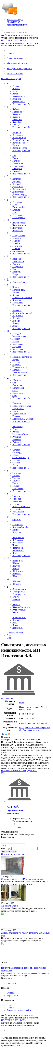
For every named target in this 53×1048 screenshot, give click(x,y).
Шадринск (17, 560)
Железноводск (19, 222)
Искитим (16, 271)
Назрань (16, 362)
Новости (11, 53)
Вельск (15, 145)
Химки (15, 530)
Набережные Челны (22, 357)
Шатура (16, 566)
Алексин (16, 99)
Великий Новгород (21, 140)
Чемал (15, 545)
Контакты (11, 983)
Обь (14, 382)
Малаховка (17, 344)
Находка (16, 370)
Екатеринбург (19, 207)
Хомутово (17, 532)
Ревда (15, 429)
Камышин (17, 300)
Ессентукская (18, 217)
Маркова (16, 346)
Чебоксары (17, 540)
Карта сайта (12, 995)
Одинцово (17, 385)
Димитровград (19, 194)
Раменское (17, 426)
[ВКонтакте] (3, 734)
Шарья (15, 563)
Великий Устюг (20, 142)
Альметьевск (18, 101)
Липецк (16, 321)
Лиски (15, 323)
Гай (14, 155)
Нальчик (16, 364)
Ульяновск (17, 501)
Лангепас (16, 310)
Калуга (15, 295)
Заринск (16, 248)
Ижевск (16, 264)
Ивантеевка (18, 261)
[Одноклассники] (9, 734)
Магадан (16, 333)
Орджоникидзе (19, 393)
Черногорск (18, 550)
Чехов (15, 553)
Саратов (16, 462)
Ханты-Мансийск (21, 527)
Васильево (17, 135)
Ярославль (17, 628)
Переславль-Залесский (23, 419)
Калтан (15, 292)
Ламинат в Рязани (9, 906)
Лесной (16, 318)
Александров (18, 96)
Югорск (16, 604)
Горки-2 (16, 171)
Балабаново (18, 112)
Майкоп (16, 339)
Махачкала (17, 349)
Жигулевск (17, 228)
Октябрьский (18, 388)
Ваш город (6, 848)
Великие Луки (19, 137)
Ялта (14, 622)
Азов (14, 91)
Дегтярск (16, 179)
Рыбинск (16, 442)
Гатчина (16, 161)
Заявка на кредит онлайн (19, 1010)
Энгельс (16, 599)
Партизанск (18, 408)
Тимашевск (17, 488)
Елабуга (16, 210)
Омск (15, 390)
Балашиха (17, 119)
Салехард (16, 452)
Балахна (16, 117)
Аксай (15, 93)
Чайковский (18, 537)
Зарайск (16, 243)
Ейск (14, 204)
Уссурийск (17, 509)
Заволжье (16, 238)
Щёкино (16, 581)
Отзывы (11, 993)
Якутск (15, 620)
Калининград (18, 290)
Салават (16, 450)
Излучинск (17, 266)
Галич (15, 158)
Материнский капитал (17, 63)
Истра (15, 274)
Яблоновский (19, 617)
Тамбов (16, 480)
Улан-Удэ (16, 499)
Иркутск (16, 269)
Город (9, 1005)
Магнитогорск (19, 336)
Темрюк (16, 486)
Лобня (15, 326)
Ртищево (16, 437)
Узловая (16, 496)
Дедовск (16, 181)
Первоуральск (19, 413)
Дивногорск (18, 192)
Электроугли (18, 594)
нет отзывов (7, 698)
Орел (14, 395)
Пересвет (16, 416)
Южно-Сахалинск (21, 607)
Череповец (17, 548)
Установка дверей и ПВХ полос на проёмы (22, 879)
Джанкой (16, 184)
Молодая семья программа (19, 68)
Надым (15, 359)
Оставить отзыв (9, 851)
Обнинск (16, 380)
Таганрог (16, 473)
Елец (14, 212)
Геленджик (17, 163)
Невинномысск (19, 372)
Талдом (16, 478)
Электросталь (19, 591)
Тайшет (16, 475)
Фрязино (16, 519)
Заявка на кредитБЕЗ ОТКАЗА (17, 22)
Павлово (16, 403)
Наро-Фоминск (19, 367)
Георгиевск (17, 166)
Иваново (16, 259)
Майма (15, 341)
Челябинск (17, 542)
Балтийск (16, 122)
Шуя (14, 576)
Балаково (16, 114)
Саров (15, 465)
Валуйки (16, 132)
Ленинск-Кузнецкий (22, 313)
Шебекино (17, 571)
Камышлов (17, 302)
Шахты (15, 568)
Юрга (15, 612)
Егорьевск (17, 202)
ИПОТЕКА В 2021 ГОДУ (13, 40)
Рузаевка (16, 439)
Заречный (17, 246)
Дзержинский (19, 189)
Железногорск (19, 225)
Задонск (16, 241)
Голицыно (17, 168)
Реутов (15, 431)
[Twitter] (6, 734)
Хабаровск (17, 524)
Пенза (15, 411)
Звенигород (18, 251)
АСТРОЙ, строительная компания (15, 810)
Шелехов (16, 573)
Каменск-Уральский (22, 297)
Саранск (16, 460)
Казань (15, 287)
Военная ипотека (15, 73)
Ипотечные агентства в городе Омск (19, 770)
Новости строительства (12, 854)
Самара (16, 455)
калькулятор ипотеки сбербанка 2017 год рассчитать (34, 728)
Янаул (15, 625)
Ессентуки (17, 215)
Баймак (16, 109)
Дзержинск (17, 186)
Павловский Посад (21, 406)
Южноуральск (19, 610)
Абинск (16, 88)
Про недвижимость (16, 58)
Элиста (15, 597)
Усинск (15, 504)
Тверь (15, 483)
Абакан (16, 86)
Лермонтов (17, 315)
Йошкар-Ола (18, 282)
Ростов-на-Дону (20, 434)
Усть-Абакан (18, 511)
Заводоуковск (18, 235)
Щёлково (16, 584)
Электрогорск (19, 589)
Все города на (21, 104)
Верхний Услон (19, 148)
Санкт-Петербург (20, 457)
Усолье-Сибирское (21, 506)
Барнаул (16, 124)
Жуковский (17, 230)
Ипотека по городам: (11, 78)
